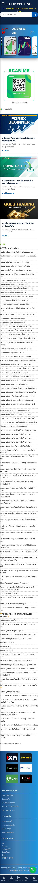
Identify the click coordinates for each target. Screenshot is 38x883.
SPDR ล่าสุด (6, 829)
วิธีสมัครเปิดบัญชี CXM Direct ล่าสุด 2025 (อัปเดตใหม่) (18, 665)
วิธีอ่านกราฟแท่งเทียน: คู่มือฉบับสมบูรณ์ (13, 426)
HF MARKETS (7, 858)
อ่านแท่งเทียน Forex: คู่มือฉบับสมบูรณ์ (13, 319)
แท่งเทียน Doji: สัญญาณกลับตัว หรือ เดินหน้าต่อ (16, 349)
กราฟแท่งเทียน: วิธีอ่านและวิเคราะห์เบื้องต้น (15, 266)
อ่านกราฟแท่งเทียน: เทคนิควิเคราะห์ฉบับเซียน (15, 357)
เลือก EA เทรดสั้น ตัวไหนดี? (9, 593)
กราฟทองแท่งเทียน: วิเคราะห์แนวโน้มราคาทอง (16, 270)
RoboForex (6, 852)
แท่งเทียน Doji (18, 743)
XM (3, 843)
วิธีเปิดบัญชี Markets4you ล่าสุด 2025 (12, 631)
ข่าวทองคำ (6, 799)
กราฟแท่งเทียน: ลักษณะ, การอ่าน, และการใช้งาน (16, 364)
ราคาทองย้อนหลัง (8, 825)
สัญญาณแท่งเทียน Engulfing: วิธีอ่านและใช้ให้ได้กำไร (18, 418)
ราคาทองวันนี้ (7, 821)
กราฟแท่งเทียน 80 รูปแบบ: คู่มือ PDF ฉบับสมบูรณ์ (16, 400)
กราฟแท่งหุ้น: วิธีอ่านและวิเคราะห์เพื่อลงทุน (14, 262)
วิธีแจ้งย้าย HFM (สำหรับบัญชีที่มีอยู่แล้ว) (13, 604)
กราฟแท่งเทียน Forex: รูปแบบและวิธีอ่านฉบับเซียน (17, 380)
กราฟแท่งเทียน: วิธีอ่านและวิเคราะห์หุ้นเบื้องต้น (16, 414)
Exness (4, 846)
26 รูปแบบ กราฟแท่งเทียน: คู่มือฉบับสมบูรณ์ (15, 410)
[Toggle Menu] (3, 3)
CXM (3, 855)
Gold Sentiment (7, 796)
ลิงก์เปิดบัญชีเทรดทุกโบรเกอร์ (10, 620)
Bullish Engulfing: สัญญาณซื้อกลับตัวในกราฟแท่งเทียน (18, 422)
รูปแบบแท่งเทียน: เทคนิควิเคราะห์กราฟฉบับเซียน (16, 376)
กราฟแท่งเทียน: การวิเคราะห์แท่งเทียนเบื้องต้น (15, 434)
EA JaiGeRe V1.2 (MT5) (7, 643)
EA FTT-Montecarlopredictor (9, 248)
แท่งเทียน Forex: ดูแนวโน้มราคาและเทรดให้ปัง (16, 330)
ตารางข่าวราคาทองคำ (10, 806)
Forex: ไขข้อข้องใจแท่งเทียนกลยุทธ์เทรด (14, 292)
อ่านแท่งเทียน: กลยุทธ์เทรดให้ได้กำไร (12, 353)
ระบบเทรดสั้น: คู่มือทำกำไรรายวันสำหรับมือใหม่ (16, 446)
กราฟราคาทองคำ (8, 803)
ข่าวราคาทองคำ (8, 832)
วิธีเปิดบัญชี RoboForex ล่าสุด (10, 692)
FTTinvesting (19, 4)
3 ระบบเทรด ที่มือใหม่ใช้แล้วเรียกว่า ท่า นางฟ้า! (16, 661)
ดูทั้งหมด (32, 32)
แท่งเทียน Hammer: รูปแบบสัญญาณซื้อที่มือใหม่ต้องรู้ (17, 338)
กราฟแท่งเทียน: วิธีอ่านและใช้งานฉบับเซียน (15, 284)
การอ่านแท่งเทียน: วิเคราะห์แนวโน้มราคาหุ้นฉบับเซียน (18, 388)
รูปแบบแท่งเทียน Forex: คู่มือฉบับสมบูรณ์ (14, 372)
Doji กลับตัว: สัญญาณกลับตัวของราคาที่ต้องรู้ (15, 304)
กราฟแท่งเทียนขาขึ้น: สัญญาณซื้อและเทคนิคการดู (17, 396)
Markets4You (6, 849)
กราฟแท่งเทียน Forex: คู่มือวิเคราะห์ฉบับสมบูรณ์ (16, 252)
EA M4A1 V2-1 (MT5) (6, 650)
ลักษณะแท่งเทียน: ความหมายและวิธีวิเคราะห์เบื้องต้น (18, 360)
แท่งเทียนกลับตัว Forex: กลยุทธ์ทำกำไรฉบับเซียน (16, 326)
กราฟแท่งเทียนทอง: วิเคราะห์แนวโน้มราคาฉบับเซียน (18, 392)
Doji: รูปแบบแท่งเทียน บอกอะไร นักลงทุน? (14, 300)
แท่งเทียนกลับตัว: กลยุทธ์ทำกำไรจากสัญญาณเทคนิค (18, 430)
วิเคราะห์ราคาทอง (8, 810)
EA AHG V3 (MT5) (5, 647)
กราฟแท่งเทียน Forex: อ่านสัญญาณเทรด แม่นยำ (16, 296)
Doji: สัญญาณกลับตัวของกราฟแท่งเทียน (13, 281)
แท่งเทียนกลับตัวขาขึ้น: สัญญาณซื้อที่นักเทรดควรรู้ (17, 334)
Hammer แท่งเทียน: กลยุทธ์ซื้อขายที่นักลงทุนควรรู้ (16, 288)
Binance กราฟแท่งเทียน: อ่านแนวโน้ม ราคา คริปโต (17, 315)
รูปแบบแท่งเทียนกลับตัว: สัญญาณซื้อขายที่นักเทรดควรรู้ (19, 368)
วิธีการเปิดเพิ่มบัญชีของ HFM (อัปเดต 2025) (14, 583)
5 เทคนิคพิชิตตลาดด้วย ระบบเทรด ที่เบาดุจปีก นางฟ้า (18, 635)
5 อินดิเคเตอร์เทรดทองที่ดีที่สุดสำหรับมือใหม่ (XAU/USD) (19, 696)
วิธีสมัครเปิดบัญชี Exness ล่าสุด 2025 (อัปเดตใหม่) (16, 639)
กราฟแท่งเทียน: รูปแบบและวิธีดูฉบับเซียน (14, 384)
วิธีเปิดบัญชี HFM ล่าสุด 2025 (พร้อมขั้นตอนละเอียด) (17, 669)
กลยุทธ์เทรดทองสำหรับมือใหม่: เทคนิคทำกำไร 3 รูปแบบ (19, 725)
